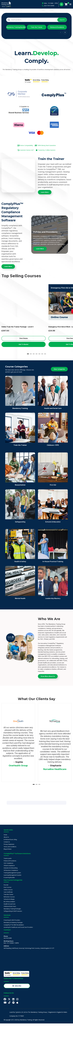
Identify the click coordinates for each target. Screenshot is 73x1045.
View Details (23, 338)
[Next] (68, 235)
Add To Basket (23, 344)
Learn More (40, 249)
